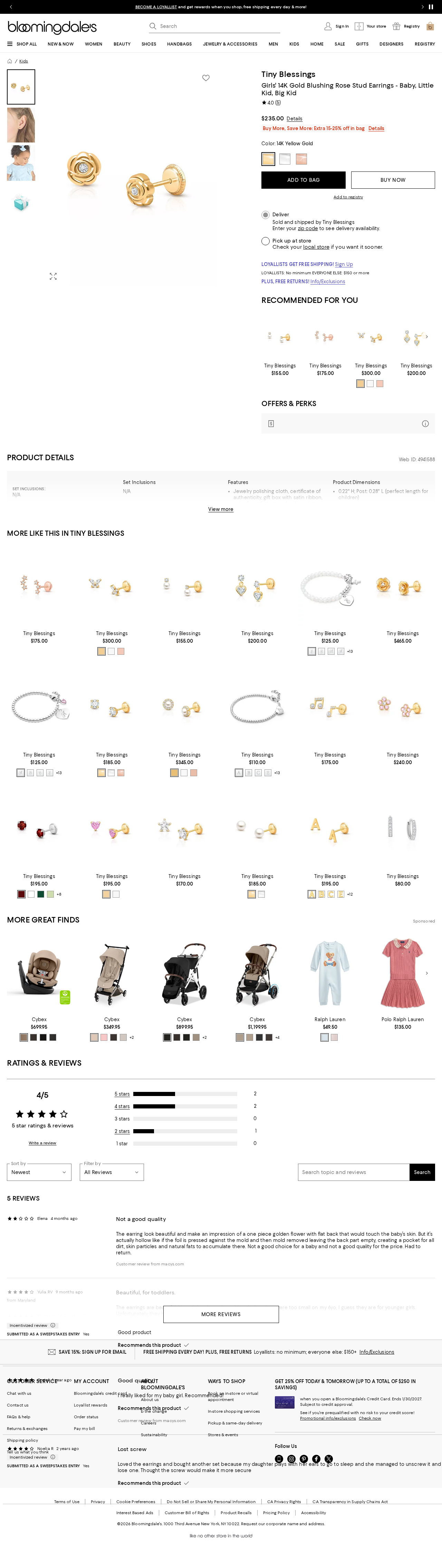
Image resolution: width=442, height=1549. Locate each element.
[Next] (426, 336)
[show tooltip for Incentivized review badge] (51, 1325)
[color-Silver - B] (30, 772)
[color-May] (40, 894)
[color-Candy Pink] (103, 1037)
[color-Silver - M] (331, 651)
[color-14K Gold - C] (331, 894)
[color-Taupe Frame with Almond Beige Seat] (196, 1037)
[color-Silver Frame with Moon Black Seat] (167, 1037)
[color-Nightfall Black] (52, 1037)
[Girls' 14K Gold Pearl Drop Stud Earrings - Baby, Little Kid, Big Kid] (280, 337)
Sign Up (344, 264)
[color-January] (21, 894)
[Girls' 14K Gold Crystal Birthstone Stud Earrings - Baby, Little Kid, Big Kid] (39, 828)
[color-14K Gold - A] (311, 894)
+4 (277, 1037)
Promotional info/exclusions (328, 1418)
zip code (308, 228)
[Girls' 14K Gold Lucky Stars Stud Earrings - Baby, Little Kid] (325, 337)
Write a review (43, 1143)
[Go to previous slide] (11, 7)
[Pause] (431, 7)
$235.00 (272, 118)
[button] (112, 177)
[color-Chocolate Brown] (33, 1037)
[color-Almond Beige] (23, 1037)
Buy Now (393, 180)
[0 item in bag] (430, 26)
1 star (122, 1143)
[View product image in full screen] (53, 276)
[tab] (21, 87)
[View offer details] (348, 423)
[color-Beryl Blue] (324, 1037)
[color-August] (50, 894)
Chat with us (19, 1393)
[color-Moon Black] (43, 1037)
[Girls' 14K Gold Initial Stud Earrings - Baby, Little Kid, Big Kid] (330, 828)
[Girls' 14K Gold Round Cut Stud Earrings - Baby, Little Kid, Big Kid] (112, 707)
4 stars (122, 1106)
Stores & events (223, 1434)
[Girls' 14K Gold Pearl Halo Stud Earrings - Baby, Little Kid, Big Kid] (184, 707)
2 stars (122, 1131)
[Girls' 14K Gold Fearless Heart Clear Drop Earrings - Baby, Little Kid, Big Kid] (416, 337)
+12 (350, 894)
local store (316, 247)
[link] (280, 369)
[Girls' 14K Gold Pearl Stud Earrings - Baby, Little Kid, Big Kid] (257, 828)
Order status (86, 1416)
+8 (59, 894)
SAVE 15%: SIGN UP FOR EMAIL (93, 1352)
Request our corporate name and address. (283, 1523)
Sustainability (154, 1434)
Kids (23, 61)
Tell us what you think (28, 1452)
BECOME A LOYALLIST (156, 6)
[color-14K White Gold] (370, 383)
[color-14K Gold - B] (321, 894)
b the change (154, 1411)
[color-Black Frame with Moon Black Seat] (259, 1037)
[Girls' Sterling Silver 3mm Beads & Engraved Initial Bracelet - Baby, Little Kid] (39, 707)
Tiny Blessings (288, 74)
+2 (131, 1037)
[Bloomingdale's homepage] (9, 61)
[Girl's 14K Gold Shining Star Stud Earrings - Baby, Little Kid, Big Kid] (184, 828)
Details (294, 118)
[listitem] (221, 7)
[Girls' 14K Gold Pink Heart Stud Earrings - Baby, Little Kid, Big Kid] (112, 828)
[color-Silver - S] (321, 651)
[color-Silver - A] (340, 651)
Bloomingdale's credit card (100, 1393)
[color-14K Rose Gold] (379, 383)
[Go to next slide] (423, 7)
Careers (148, 1423)
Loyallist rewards (90, 1405)
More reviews (221, 1314)
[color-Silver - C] (40, 772)
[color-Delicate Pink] (334, 1037)
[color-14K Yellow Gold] (360, 383)
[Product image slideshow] (130, 177)
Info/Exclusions (327, 281)
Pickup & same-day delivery (235, 1423)
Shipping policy (22, 1440)
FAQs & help (18, 1416)
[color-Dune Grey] (123, 1037)
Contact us (18, 1405)
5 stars (122, 1094)
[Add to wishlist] (206, 78)
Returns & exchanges (27, 1428)
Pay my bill (84, 1428)
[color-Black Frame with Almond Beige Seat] (249, 1037)
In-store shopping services (234, 1411)
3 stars (122, 1119)
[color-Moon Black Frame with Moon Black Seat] (186, 1037)
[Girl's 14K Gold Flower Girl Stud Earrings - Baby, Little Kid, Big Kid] (403, 707)
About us (150, 1399)
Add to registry (348, 197)
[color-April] (31, 894)
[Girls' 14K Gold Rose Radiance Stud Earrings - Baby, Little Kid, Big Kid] (403, 586)
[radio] (360, 383)
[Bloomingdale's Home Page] (52, 28)
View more (220, 509)
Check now (370, 1418)
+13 (350, 651)
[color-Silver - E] (311, 651)
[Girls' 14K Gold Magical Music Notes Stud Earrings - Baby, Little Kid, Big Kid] (330, 707)
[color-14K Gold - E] (340, 894)
